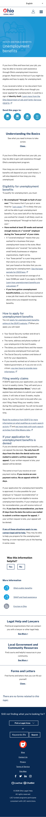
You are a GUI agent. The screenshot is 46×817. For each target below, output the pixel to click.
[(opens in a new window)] (17, 784)
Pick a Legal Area (23, 723)
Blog (23, 752)
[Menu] (42, 12)
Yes (10, 566)
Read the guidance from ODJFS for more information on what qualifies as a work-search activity (23, 423)
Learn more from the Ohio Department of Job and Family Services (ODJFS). (22, 99)
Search (34, 735)
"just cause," (17, 207)
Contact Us (23, 757)
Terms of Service (23, 767)
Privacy (23, 762)
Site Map (23, 771)
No (20, 566)
